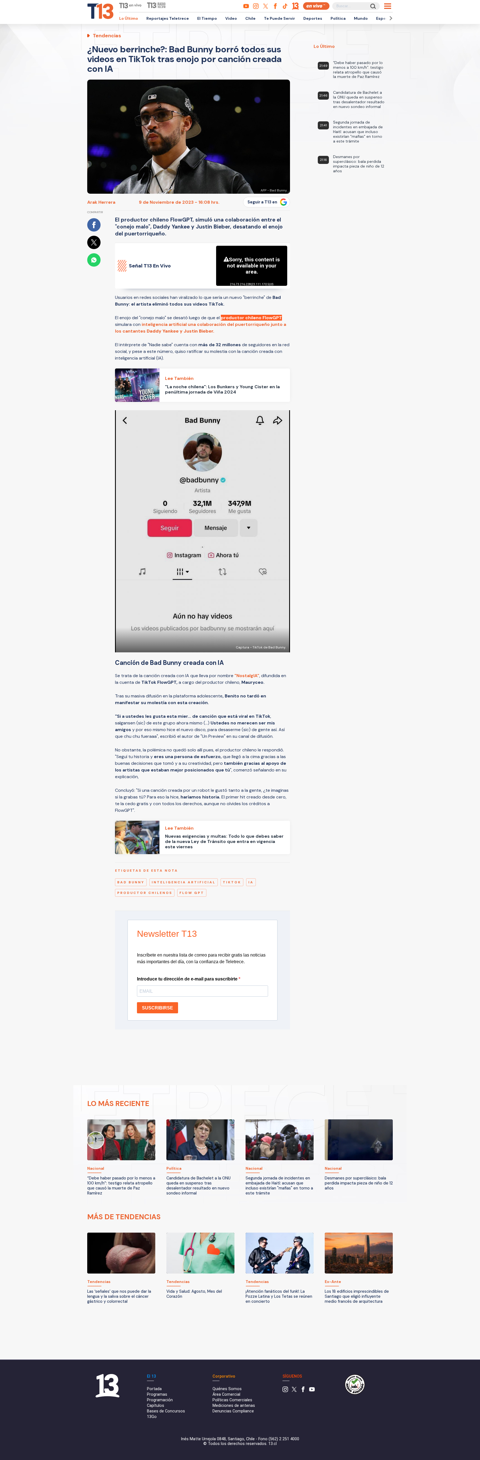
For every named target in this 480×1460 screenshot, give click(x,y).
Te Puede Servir (279, 18)
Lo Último (128, 18)
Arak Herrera (101, 202)
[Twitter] (294, 1390)
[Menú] (387, 6)
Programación (160, 1400)
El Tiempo (207, 18)
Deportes (312, 18)
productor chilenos (144, 893)
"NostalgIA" (246, 676)
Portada (154, 1389)
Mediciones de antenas (233, 1405)
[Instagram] (285, 1390)
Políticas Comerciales (232, 1400)
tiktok (232, 882)
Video (231, 18)
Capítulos (155, 1405)
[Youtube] (312, 1390)
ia (251, 882)
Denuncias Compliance (233, 1411)
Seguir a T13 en (262, 202)
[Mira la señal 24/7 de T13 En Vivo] (316, 6)
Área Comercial (226, 1394)
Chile (250, 18)
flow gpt (191, 893)
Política (338, 18)
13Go (152, 1416)
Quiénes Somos (227, 1389)
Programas (157, 1394)
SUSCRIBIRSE (157, 1008)
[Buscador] (372, 6)
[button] (390, 18)
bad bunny (130, 882)
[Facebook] (303, 1390)
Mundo (361, 18)
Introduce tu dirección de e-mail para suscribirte (188, 979)
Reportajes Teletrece (167, 18)
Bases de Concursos (166, 1411)
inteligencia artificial (184, 882)
